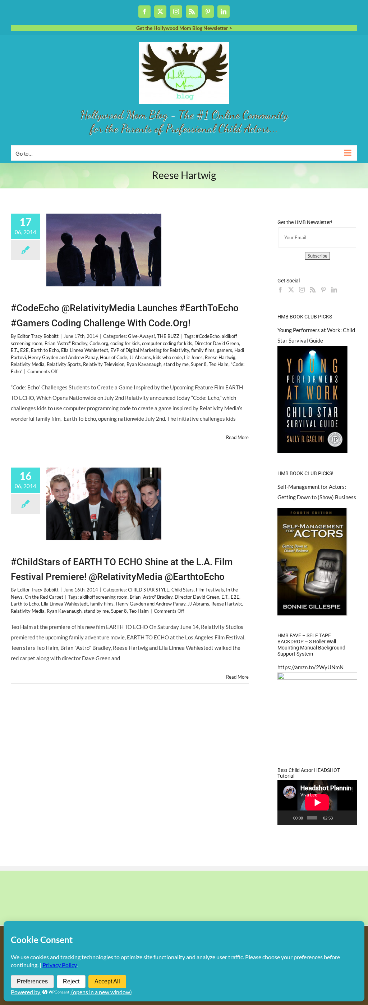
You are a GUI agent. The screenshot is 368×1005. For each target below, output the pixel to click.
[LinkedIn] (334, 289)
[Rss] (313, 289)
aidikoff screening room (104, 597)
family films (203, 350)
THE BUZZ (168, 336)
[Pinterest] (323, 289)
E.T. (14, 350)
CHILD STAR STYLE (148, 590)
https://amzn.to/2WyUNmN (310, 667)
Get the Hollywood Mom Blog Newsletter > (184, 28)
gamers (224, 350)
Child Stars (182, 590)
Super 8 (199, 364)
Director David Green (216, 343)
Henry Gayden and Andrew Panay (63, 357)
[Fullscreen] (349, 817)
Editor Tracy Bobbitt (38, 336)
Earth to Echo (45, 350)
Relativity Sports (64, 364)
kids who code (167, 357)
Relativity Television (103, 364)
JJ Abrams (140, 357)
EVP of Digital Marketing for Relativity (149, 350)
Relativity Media (28, 364)
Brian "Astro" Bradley (66, 343)
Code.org (98, 343)
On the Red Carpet (44, 597)
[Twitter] (291, 289)
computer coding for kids (167, 343)
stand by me (176, 364)
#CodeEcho (208, 336)
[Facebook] (280, 289)
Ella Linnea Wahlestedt (84, 350)
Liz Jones (193, 357)
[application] (317, 802)
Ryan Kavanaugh (143, 364)
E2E (24, 350)
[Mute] (339, 817)
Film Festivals (210, 590)
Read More (237, 437)
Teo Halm (219, 364)
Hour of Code (113, 357)
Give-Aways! (141, 336)
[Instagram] (302, 289)
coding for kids (125, 343)
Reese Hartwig (220, 357)
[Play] (286, 817)
